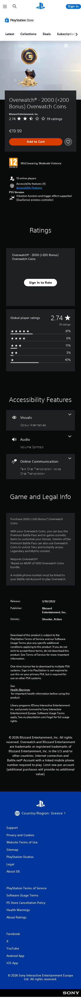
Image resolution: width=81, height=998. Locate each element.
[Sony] (71, 996)
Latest (9, 34)
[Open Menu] (5, 6)
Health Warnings (20, 690)
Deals (47, 34)
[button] (29, 188)
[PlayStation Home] (40, 6)
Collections (28, 34)
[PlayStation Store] (20, 20)
